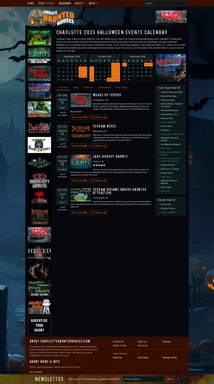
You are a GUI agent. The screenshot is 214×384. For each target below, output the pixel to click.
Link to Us (142, 345)
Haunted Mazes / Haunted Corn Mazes (171, 105)
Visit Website (97, 117)
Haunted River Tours (169, 114)
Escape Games (167, 173)
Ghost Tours (166, 177)
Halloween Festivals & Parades (169, 139)
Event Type (45, 3)
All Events (63, 87)
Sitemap (166, 341)
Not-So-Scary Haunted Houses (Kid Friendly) (170, 159)
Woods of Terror (107, 94)
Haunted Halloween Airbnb (172, 92)
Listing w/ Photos (168, 208)
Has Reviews (166, 204)
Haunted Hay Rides (168, 96)
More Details (78, 117)
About (79, 3)
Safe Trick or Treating (170, 169)
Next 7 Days (121, 87)
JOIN (170, 379)
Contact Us (118, 341)
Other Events (166, 187)
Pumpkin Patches (168, 165)
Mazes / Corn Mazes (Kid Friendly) (171, 153)
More (92, 3)
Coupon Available (168, 212)
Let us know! (36, 372)
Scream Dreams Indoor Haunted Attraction (119, 191)
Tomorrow (88, 87)
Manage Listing (169, 357)
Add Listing (143, 357)
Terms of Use (119, 345)
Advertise (117, 357)
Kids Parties (165, 148)
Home (31, 3)
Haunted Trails (167, 118)
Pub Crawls (165, 191)
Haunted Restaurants (169, 110)
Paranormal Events (168, 122)
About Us (142, 341)
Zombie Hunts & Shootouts (172, 134)
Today (75, 87)
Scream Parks (166, 126)
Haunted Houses (167, 100)
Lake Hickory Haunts (110, 156)
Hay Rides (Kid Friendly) (170, 144)
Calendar (65, 3)
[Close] (178, 378)
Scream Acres (104, 126)
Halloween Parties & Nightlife (169, 181)
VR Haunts (165, 130)
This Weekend (104, 87)
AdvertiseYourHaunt (39, 325)
